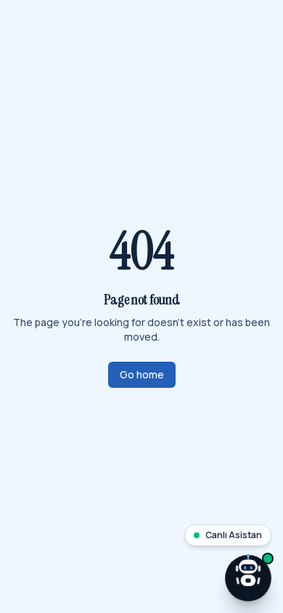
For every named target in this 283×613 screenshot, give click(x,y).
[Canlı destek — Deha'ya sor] (248, 578)
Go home (142, 374)
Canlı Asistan (233, 535)
